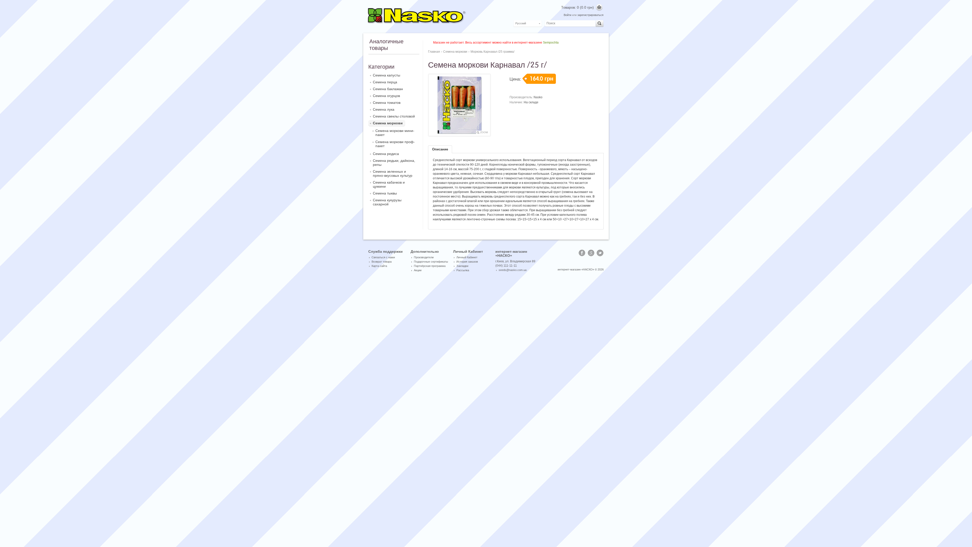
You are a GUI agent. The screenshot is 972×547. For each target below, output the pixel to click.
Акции (417, 270)
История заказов (467, 261)
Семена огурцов (386, 96)
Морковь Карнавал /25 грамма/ (492, 51)
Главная (434, 51)
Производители (424, 257)
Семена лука (383, 109)
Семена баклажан (388, 89)
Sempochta (551, 42)
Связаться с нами (383, 257)
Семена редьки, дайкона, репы (394, 163)
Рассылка (462, 270)
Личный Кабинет (466, 257)
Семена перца (385, 82)
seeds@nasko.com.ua (512, 269)
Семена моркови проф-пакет (395, 144)
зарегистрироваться (590, 14)
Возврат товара (382, 261)
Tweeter (600, 253)
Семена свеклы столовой (394, 116)
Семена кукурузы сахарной (387, 202)
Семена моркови (388, 123)
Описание (440, 149)
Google (591, 253)
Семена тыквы (385, 193)
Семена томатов (386, 103)
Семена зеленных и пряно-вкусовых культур (392, 173)
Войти (567, 14)
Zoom (484, 132)
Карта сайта (379, 265)
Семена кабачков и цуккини (389, 184)
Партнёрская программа (430, 265)
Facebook (581, 253)
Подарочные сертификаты (431, 261)
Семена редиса (386, 154)
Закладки (462, 265)
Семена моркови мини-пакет (394, 133)
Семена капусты (386, 75)
